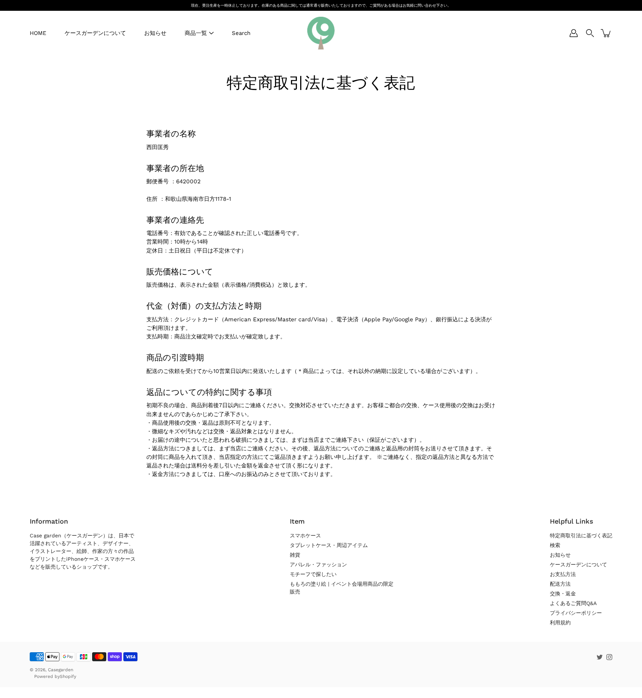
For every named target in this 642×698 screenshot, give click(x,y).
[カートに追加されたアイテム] (606, 33)
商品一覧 (196, 33)
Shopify (68, 676)
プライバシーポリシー (576, 613)
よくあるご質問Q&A (573, 603)
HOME (38, 33)
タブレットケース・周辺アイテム (329, 545)
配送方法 (560, 584)
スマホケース (305, 535)
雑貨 (295, 555)
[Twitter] (600, 657)
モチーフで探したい (313, 574)
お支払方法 (563, 574)
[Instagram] (609, 657)
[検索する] (590, 33)
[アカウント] (574, 33)
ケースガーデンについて (95, 33)
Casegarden (60, 669)
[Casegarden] (321, 33)
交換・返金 (563, 593)
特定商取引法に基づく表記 (581, 535)
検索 (555, 545)
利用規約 (560, 622)
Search (241, 33)
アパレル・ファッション (318, 564)
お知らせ (155, 33)
